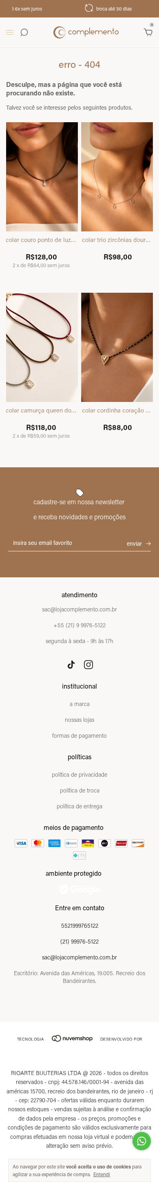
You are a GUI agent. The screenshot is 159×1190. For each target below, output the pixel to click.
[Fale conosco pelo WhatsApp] (141, 1141)
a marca (80, 704)
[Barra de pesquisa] (24, 32)
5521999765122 (79, 925)
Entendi (101, 1174)
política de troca (79, 790)
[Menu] (11, 32)
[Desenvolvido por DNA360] (79, 1055)
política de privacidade (79, 774)
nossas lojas (79, 720)
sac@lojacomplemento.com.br (79, 957)
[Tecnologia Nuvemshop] (72, 1039)
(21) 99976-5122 (79, 941)
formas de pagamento (79, 735)
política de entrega (79, 806)
